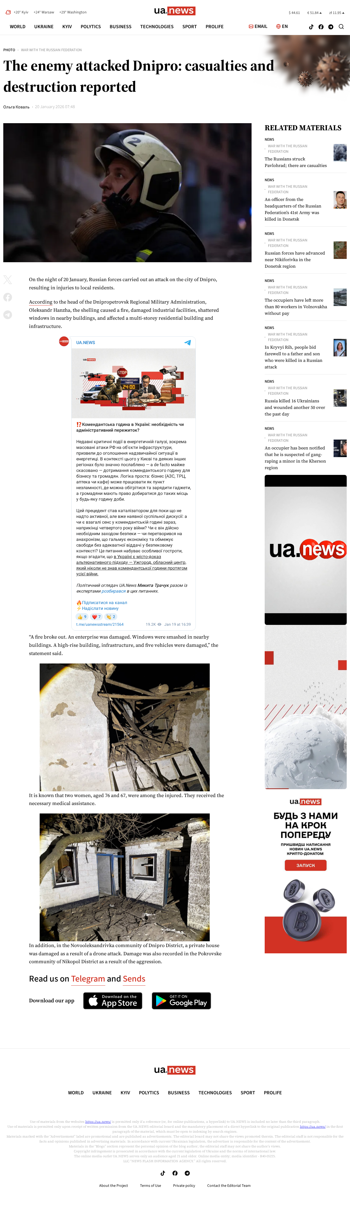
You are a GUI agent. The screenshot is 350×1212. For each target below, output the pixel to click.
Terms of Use (150, 1185)
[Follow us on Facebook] (321, 27)
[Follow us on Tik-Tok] (311, 27)
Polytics (91, 26)
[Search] (341, 26)
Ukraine (44, 26)
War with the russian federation (51, 50)
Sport (189, 26)
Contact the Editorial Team (229, 1185)
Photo (9, 50)
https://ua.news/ (98, 1121)
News (269, 139)
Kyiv (67, 26)
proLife (215, 26)
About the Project (113, 1185)
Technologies (157, 26)
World (17, 26)
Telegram (88, 979)
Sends (134, 979)
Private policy (184, 1185)
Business (121, 26)
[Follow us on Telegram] (331, 27)
